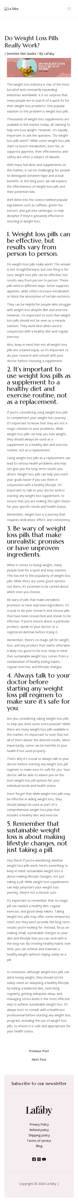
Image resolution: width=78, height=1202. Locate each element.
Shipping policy (39, 1135)
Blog (39, 1146)
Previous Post (39, 1051)
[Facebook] (34, 1159)
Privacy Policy (39, 1124)
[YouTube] (44, 1159)
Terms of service (39, 1140)
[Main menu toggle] (69, 8)
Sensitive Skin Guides (21, 53)
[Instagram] (39, 1159)
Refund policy (39, 1130)
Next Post (39, 1059)
